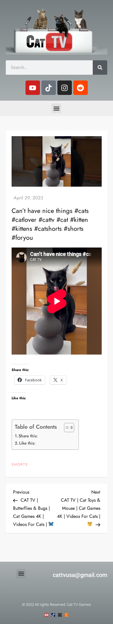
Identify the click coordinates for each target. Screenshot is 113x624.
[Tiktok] (48, 87)
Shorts (20, 464)
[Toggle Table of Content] (66, 427)
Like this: (27, 443)
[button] (56, 108)
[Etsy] (66, 615)
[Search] (100, 67)
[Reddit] (80, 87)
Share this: (28, 436)
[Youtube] (32, 87)
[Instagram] (64, 87)
